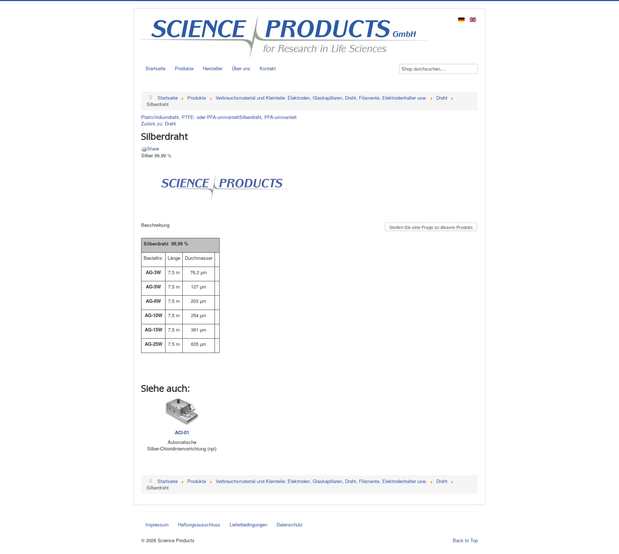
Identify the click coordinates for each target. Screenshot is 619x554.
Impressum (157, 524)
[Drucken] (144, 148)
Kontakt (268, 68)
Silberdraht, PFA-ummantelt (268, 117)
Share (153, 148)
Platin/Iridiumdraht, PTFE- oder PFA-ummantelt (190, 117)
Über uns (241, 68)
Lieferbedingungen (248, 524)
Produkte (184, 68)
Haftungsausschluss (199, 524)
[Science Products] (221, 186)
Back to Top (465, 540)
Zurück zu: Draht (158, 123)
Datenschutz (290, 524)
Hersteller (212, 68)
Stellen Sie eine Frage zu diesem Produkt (430, 227)
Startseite (155, 68)
